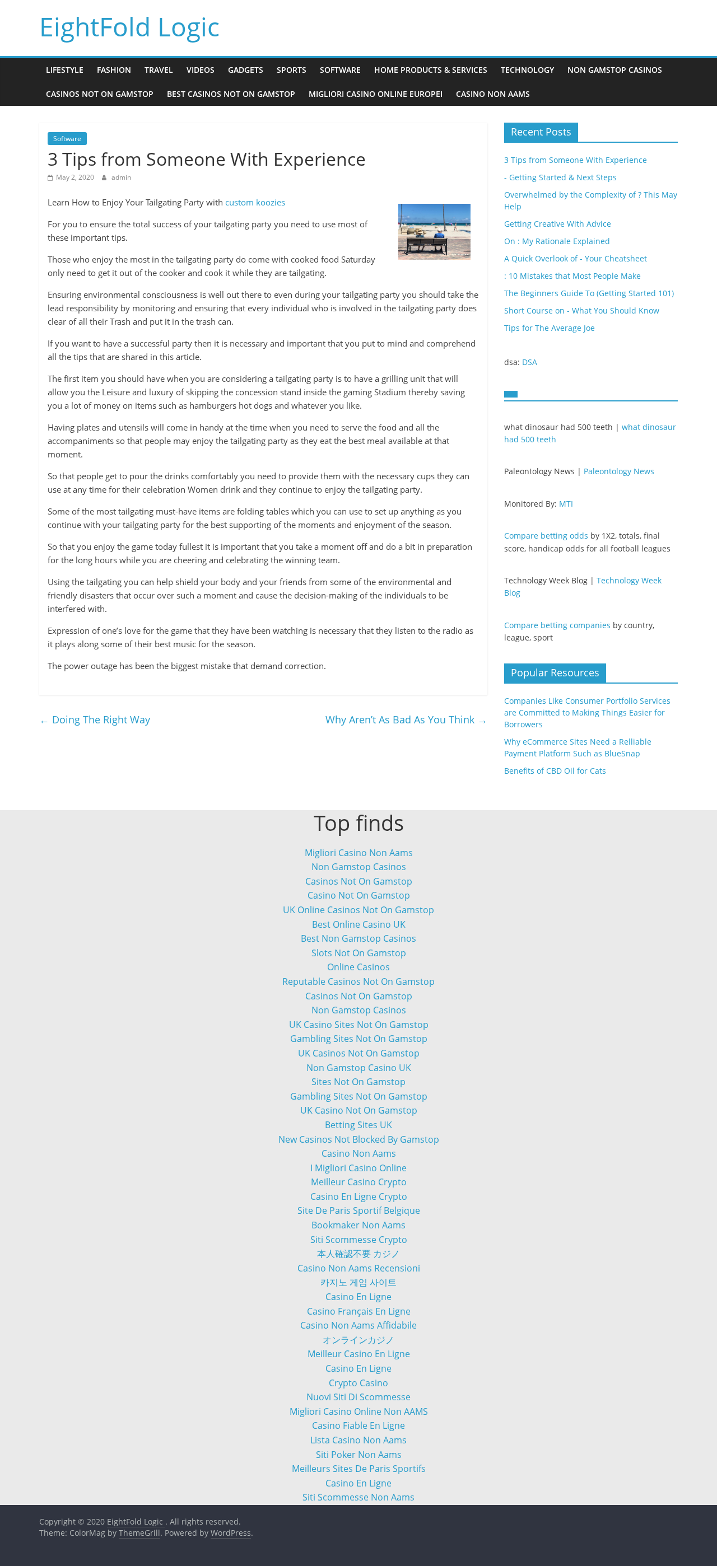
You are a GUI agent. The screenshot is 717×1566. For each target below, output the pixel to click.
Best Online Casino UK (359, 924)
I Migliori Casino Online (358, 1168)
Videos (201, 69)
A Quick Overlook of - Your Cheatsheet (575, 258)
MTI (566, 503)
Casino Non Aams (493, 93)
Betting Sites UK (358, 1125)
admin (121, 177)
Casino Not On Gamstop (359, 895)
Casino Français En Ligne (359, 1311)
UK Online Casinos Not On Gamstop (358, 910)
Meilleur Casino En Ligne (359, 1354)
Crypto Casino (358, 1383)
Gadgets (245, 69)
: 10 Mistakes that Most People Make (572, 275)
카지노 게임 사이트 (358, 1282)
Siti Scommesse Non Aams (358, 1497)
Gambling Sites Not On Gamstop (358, 1038)
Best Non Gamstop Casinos (358, 938)
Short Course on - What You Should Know (581, 310)
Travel (159, 69)
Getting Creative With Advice (557, 223)
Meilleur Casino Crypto (359, 1182)
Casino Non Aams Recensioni (358, 1268)
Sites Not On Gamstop (358, 1082)
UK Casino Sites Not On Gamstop (359, 1024)
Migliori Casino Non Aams (359, 853)
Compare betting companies (557, 625)
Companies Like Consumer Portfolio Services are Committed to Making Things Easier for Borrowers (587, 712)
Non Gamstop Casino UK (358, 1068)
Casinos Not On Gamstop (99, 93)
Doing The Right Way (94, 719)
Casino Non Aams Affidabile (358, 1325)
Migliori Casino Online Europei (376, 93)
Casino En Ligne (358, 1297)
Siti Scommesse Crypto (358, 1239)
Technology (527, 69)
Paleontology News (619, 471)
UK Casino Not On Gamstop (358, 1110)
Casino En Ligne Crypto (358, 1196)
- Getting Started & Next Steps (560, 177)
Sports (291, 69)
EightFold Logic (129, 26)
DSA (529, 362)
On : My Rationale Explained (557, 241)
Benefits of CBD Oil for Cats (555, 770)
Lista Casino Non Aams (358, 1440)
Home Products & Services (430, 69)
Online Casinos (358, 967)
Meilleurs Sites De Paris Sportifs (359, 1468)
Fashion (114, 69)
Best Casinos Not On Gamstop (231, 93)
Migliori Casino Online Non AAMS (359, 1411)
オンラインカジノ (358, 1340)
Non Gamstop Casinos (614, 69)
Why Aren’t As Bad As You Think (406, 719)
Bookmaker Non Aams (358, 1225)
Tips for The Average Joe (549, 327)
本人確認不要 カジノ (358, 1253)
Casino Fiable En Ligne (358, 1425)
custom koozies (255, 202)
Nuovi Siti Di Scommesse (358, 1397)
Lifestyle (64, 69)
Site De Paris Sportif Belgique (358, 1210)
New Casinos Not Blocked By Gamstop (358, 1139)
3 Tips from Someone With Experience (575, 160)
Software (340, 69)
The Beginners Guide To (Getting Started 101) (589, 293)
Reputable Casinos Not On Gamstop (358, 981)
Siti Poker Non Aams (359, 1454)
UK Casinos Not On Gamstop (359, 1053)
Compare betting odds (546, 535)
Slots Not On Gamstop (358, 953)
